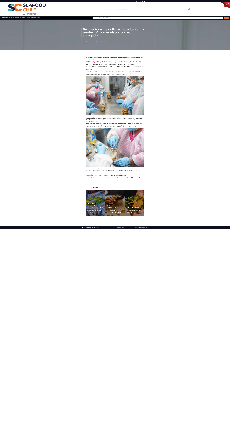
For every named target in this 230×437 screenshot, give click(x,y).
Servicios (111, 9)
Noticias (118, 9)
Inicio (106, 9)
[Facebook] (140, 1)
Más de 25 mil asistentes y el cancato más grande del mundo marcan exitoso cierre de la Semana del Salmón (115, 208)
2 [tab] (112, 218)
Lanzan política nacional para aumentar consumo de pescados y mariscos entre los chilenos (20, 17)
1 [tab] (110, 218)
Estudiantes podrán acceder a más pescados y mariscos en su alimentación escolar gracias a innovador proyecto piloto (134, 208)
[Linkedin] (144, 1)
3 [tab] (114, 218)
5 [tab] (117, 218)
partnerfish (91, 213)
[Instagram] (142, 1)
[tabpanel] (95, 203)
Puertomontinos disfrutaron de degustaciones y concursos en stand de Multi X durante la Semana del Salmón (95, 208)
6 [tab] (119, 218)
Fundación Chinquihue (100, 62)
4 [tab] (115, 218)
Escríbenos (124, 9)
